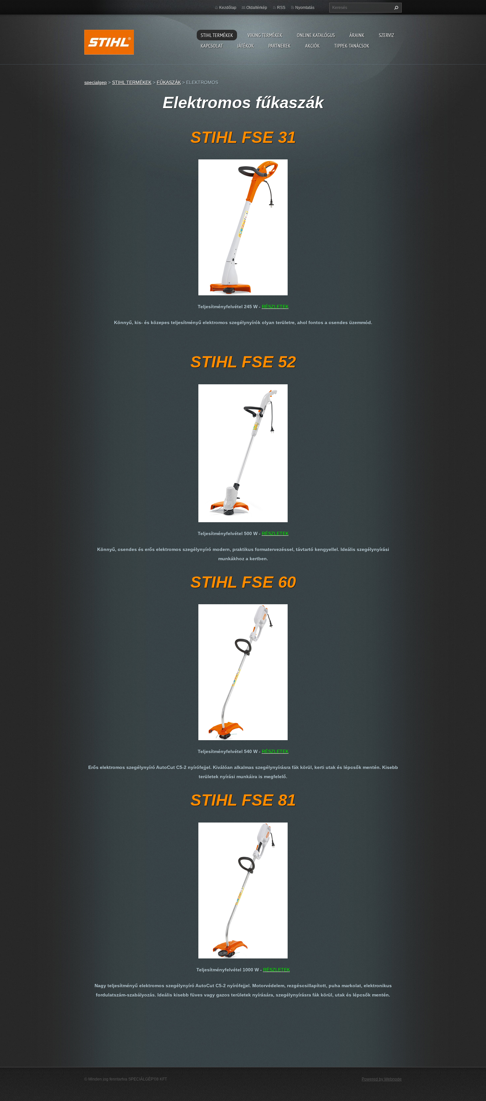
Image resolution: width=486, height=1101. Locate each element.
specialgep (95, 82)
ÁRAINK (356, 35)
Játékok (245, 45)
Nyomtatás (304, 7)
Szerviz (386, 35)
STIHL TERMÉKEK (217, 35)
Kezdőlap (227, 7)
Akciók (312, 45)
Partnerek (279, 45)
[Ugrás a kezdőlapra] (109, 41)
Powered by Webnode (382, 1079)
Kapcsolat (212, 45)
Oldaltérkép (256, 7)
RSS (281, 7)
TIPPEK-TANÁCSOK (351, 45)
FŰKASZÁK (169, 82)
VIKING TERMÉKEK (265, 35)
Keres (395, 8)
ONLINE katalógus (316, 35)
